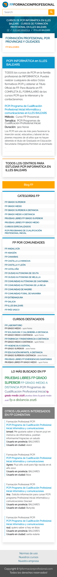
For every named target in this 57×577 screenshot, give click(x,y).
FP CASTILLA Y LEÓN (15, 265)
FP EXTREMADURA (14, 297)
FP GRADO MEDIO (13, 206)
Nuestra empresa (28, 561)
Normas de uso (28, 553)
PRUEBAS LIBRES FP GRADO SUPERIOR (24, 218)
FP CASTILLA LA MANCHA (17, 261)
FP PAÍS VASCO (12, 310)
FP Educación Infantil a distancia (24, 352)
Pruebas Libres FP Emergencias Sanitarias (28, 359)
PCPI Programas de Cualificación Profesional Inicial (23, 231)
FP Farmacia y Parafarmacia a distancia (27, 339)
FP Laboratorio (13, 325)
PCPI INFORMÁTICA (21, 30)
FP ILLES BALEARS (14, 305)
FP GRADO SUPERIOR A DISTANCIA (21, 210)
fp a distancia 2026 (23, 400)
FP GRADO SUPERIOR (15, 202)
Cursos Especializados (18, 226)
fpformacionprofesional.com (36, 568)
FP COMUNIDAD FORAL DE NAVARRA (23, 293)
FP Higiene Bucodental (17, 345)
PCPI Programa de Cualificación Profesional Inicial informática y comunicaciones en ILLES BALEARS (26, 109)
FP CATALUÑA (12, 269)
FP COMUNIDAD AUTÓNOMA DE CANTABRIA (26, 281)
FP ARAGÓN (10, 253)
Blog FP (28, 184)
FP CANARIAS (11, 257)
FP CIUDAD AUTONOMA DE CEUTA (22, 273)
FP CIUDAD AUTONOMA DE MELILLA (23, 277)
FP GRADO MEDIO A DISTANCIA (20, 214)
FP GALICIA (10, 301)
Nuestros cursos (28, 557)
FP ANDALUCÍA (12, 248)
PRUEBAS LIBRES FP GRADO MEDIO (22, 222)
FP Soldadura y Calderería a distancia (26, 332)
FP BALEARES (12, 47)
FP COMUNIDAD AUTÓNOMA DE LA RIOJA (25, 285)
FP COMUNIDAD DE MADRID (18, 289)
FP (8, 30)
